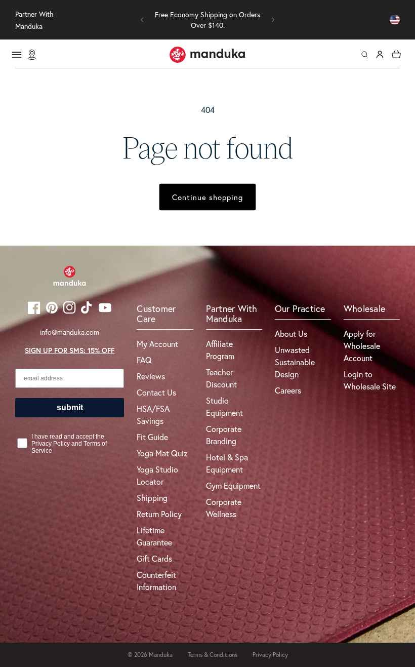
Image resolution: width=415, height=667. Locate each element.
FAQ (144, 360)
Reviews (151, 376)
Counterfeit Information (156, 580)
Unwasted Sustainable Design (295, 361)
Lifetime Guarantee (154, 536)
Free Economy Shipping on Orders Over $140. (207, 20)
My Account (157, 343)
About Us (291, 333)
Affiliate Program (220, 349)
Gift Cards (154, 558)
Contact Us (156, 392)
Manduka (161, 654)
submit (70, 407)
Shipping (152, 497)
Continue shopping (207, 197)
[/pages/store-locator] (31, 54)
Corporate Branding (223, 434)
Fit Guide (152, 436)
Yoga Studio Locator (157, 475)
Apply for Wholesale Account (362, 345)
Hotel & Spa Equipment (227, 463)
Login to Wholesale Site (370, 380)
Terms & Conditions (212, 654)
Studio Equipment (224, 406)
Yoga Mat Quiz (162, 453)
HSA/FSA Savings (153, 414)
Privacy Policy (270, 654)
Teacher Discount (221, 378)
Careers (288, 390)
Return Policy (159, 513)
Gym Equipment (233, 485)
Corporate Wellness (223, 507)
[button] (142, 20)
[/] (207, 55)
